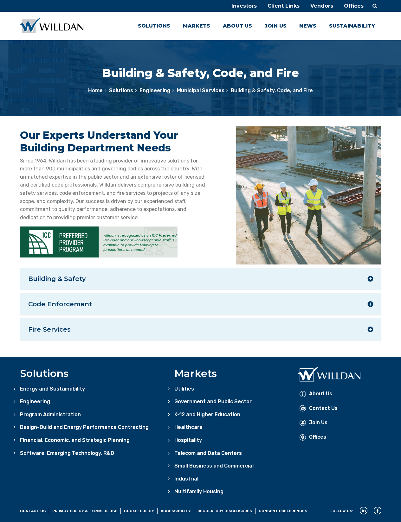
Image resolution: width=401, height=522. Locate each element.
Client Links (284, 6)
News (307, 26)
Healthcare (188, 427)
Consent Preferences (283, 511)
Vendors (321, 6)
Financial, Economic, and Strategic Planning (75, 440)
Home (95, 90)
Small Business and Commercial (214, 466)
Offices (354, 6)
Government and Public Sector (213, 401)
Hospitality (188, 440)
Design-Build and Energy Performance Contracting (84, 427)
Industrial (186, 479)
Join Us (276, 26)
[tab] (200, 279)
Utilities (184, 389)
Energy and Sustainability (52, 389)
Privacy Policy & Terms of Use (84, 511)
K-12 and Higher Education (207, 414)
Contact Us (323, 408)
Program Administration (50, 414)
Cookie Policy (139, 511)
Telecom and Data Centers (208, 453)
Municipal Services (200, 90)
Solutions (154, 26)
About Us (237, 26)
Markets (196, 26)
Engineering (155, 90)
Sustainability (352, 26)
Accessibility (176, 511)
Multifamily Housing (198, 491)
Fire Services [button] (49, 329)
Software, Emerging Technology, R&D (67, 453)
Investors (244, 6)
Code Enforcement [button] (60, 304)
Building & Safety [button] (57, 279)
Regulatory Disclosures (224, 511)
